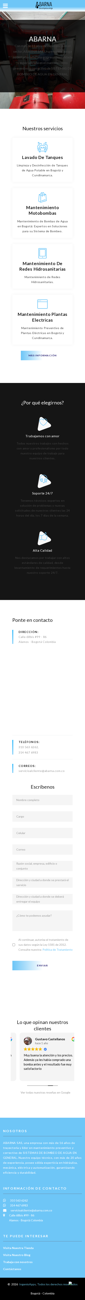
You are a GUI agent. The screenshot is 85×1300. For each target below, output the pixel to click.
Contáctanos (12, 1269)
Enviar (42, 965)
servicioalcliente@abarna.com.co (42, 771)
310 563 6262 (28, 747)
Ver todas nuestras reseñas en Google (44, 1092)
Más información (42, 355)
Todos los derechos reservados (57, 1284)
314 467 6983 (28, 752)
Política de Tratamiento (57, 949)
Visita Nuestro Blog (16, 1255)
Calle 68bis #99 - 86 (33, 637)
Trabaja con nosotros (18, 1262)
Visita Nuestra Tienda (18, 1248)
